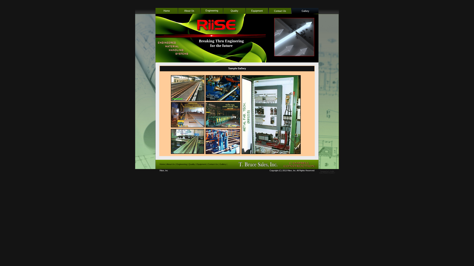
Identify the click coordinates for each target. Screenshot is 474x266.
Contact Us (280, 11)
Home (166, 10)
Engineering (212, 10)
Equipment (257, 10)
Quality (234, 10)
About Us (189, 10)
